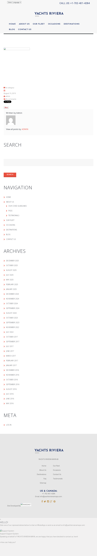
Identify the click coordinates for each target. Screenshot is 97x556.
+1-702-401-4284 (80, 3)
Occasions (54, 24)
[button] (48, 532)
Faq (45, 479)
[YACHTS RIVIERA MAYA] (48, 10)
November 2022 (12, 327)
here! (76, 537)
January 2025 (11, 289)
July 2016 (9, 394)
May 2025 (9, 280)
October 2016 (12, 379)
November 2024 (12, 299)
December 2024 (12, 294)
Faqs (10, 211)
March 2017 (11, 356)
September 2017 (12, 341)
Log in (8, 425)
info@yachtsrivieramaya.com (51, 496)
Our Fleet (39, 24)
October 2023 (12, 318)
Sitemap (43, 483)
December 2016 (12, 370)
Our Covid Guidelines (17, 206)
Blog (12, 29)
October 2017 (12, 337)
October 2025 (12, 265)
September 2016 (12, 384)
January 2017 (11, 365)
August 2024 (11, 313)
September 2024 (12, 308)
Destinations (71, 24)
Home (12, 24)
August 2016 (11, 389)
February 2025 (12, 284)
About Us (24, 24)
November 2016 (12, 375)
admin (7, 96)
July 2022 (9, 332)
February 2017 (12, 360)
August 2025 (11, 270)
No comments (11, 99)
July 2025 (9, 275)
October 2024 (12, 303)
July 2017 (9, 346)
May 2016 (9, 403)
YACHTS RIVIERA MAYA (26, 537)
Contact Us (24, 29)
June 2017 (10, 351)
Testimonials (13, 215)
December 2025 (12, 260)
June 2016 (10, 399)
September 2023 (12, 322)
